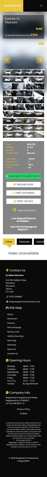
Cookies (23, 413)
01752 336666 (15, 296)
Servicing (11, 340)
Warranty (11, 344)
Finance (11, 323)
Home (10, 314)
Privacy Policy (23, 409)
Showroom (12, 318)
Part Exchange (14, 327)
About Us (11, 349)
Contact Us (12, 353)
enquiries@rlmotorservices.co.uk (24, 301)
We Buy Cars (13, 331)
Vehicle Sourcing (15, 336)
